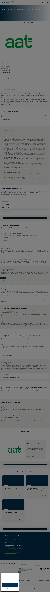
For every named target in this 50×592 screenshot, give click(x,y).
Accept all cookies (10, 583)
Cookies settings (10, 588)
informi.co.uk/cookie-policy (10, 581)
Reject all (9, 586)
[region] (10, 582)
